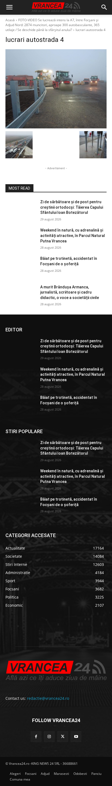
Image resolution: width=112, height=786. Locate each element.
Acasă (10, 20)
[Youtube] (76, 736)
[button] (9, 7)
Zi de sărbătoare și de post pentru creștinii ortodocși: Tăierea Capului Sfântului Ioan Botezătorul (71, 207)
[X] (62, 736)
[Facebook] (36, 736)
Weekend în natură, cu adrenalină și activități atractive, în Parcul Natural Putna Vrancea (72, 235)
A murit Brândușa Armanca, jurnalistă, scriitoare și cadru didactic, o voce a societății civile (69, 292)
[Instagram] (49, 736)
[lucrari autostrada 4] (56, 88)
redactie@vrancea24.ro (48, 698)
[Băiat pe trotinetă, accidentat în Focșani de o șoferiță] (20, 266)
